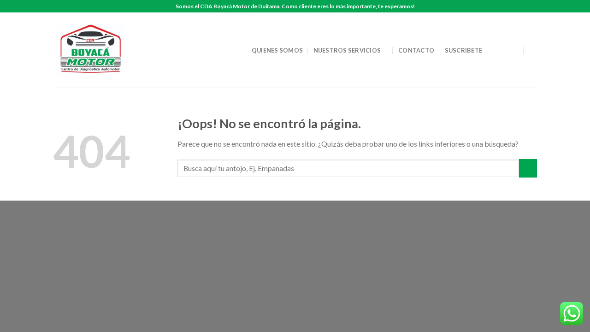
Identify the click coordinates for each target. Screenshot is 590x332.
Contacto (416, 50)
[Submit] (528, 168)
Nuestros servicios (347, 50)
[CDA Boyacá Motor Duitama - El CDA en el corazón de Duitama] (93, 50)
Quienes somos (277, 50)
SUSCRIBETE (464, 50)
